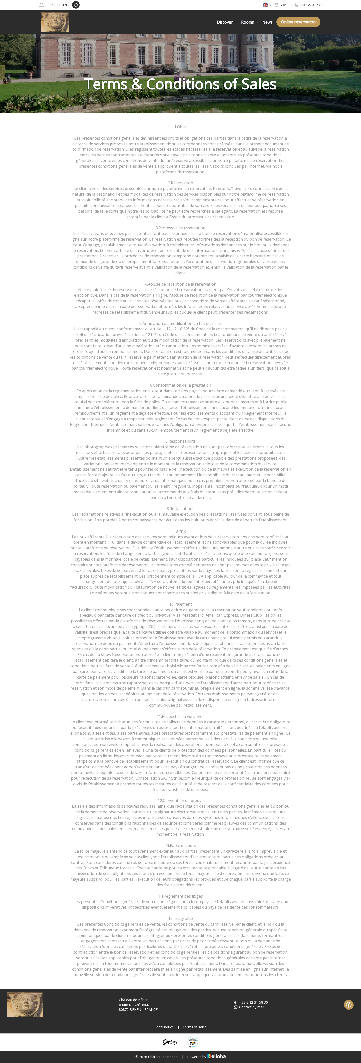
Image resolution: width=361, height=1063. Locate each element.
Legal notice (164, 1027)
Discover (225, 22)
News (267, 22)
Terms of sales (195, 1027)
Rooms (247, 22)
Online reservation (298, 22)
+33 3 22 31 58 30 (253, 1002)
